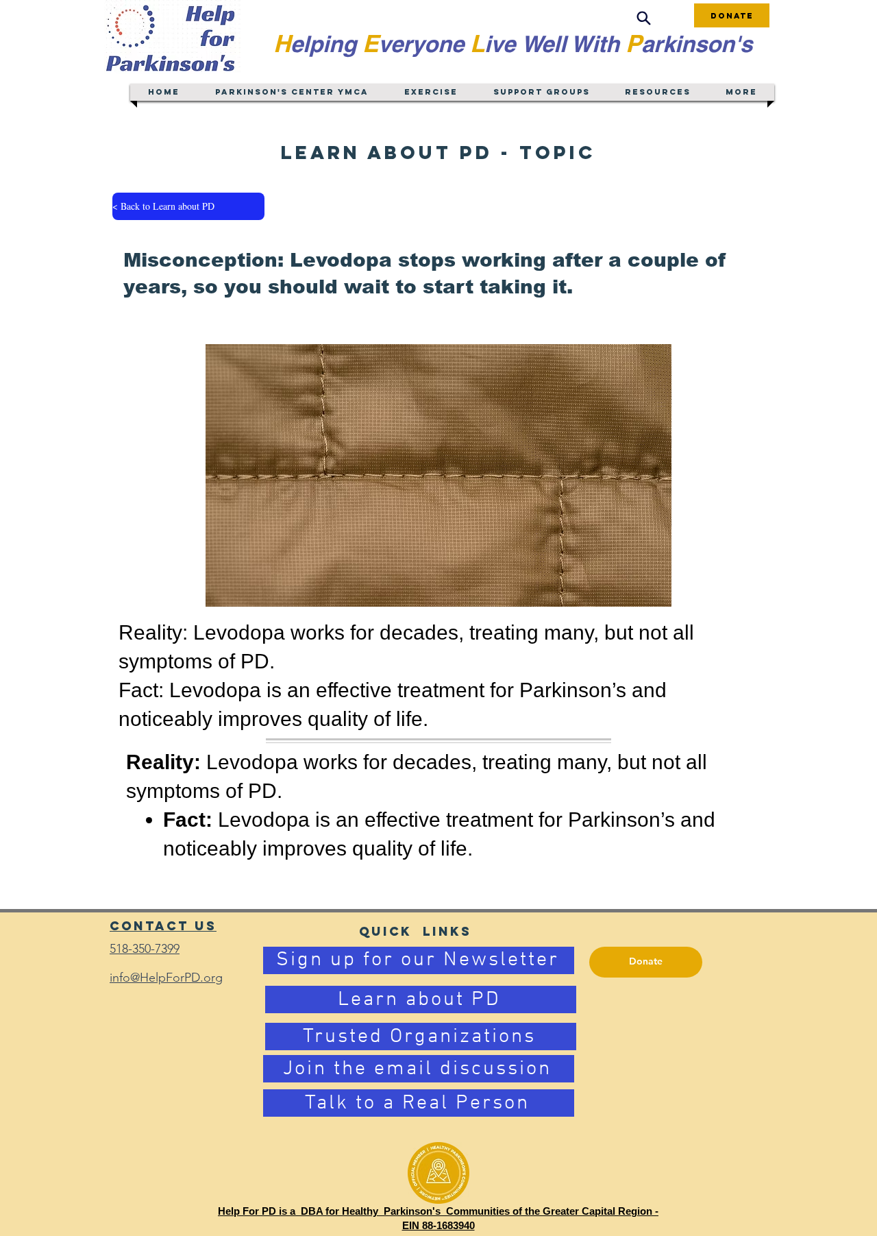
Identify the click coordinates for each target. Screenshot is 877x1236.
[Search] (643, 18)
